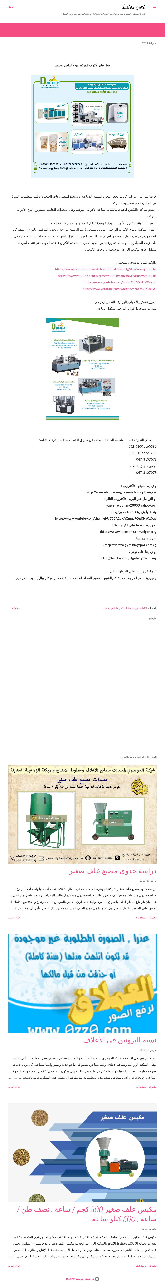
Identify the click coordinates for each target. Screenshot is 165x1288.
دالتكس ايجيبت (111, 608)
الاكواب (143, 608)
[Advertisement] (82, 727)
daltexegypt (133, 6)
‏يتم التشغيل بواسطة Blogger (80, 1278)
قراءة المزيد (14, 917)
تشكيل (128, 608)
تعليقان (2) (141, 917)
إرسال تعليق (140, 1265)
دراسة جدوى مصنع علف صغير (113, 871)
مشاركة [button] (16, 608)
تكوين (121, 608)
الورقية (135, 608)
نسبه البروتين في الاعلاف (120, 1040)
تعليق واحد (141, 1086)
